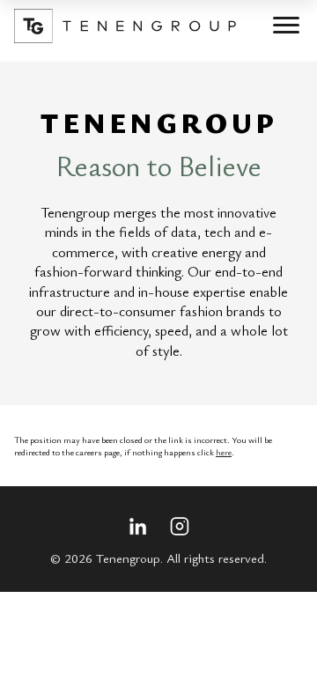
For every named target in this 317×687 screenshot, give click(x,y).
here (224, 452)
